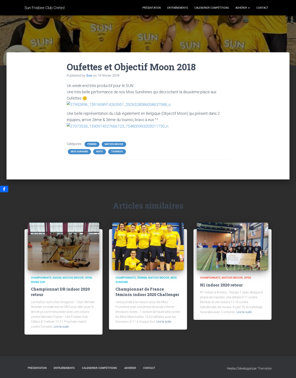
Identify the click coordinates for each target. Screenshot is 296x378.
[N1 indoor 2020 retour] (232, 246)
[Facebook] (4, 189)
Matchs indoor (114, 144)
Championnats (41, 277)
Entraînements (177, 7)
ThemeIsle (264, 368)
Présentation (151, 7)
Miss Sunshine (79, 151)
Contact (262, 7)
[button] (249, 7)
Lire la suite (61, 326)
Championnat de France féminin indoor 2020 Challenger (147, 291)
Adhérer (241, 7)
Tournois (117, 151)
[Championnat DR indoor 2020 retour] (63, 246)
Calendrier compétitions (211, 7)
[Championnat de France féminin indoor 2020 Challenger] (148, 246)
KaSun (57, 277)
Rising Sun (38, 282)
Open (88, 277)
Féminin (92, 144)
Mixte (99, 151)
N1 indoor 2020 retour (221, 285)
